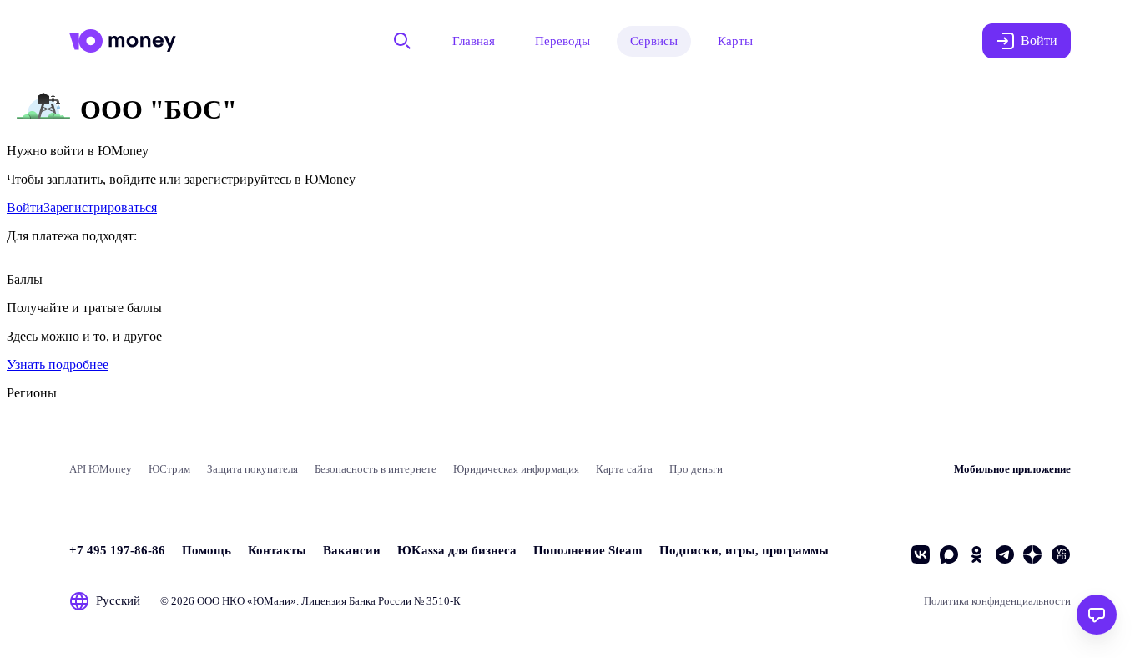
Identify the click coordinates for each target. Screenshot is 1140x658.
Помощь (206, 550)
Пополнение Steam (588, 550)
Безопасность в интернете (375, 469)
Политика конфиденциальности (997, 601)
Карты (735, 41)
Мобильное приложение (1012, 469)
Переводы (562, 41)
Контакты (277, 550)
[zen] (1032, 554)
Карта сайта (624, 469)
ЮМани (271, 601)
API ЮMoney (100, 469)
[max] (949, 554)
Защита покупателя (252, 469)
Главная (473, 41)
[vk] (920, 554)
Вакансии (352, 550)
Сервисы (654, 41)
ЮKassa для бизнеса (457, 550)
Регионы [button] (32, 393)
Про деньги (696, 469)
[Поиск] (402, 41)
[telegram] (1005, 554)
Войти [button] (1039, 40)
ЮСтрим (169, 469)
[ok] (976, 554)
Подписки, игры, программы (744, 550)
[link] (25, 207)
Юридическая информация (516, 469)
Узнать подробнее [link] (57, 364)
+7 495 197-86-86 (117, 550)
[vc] (1061, 554)
